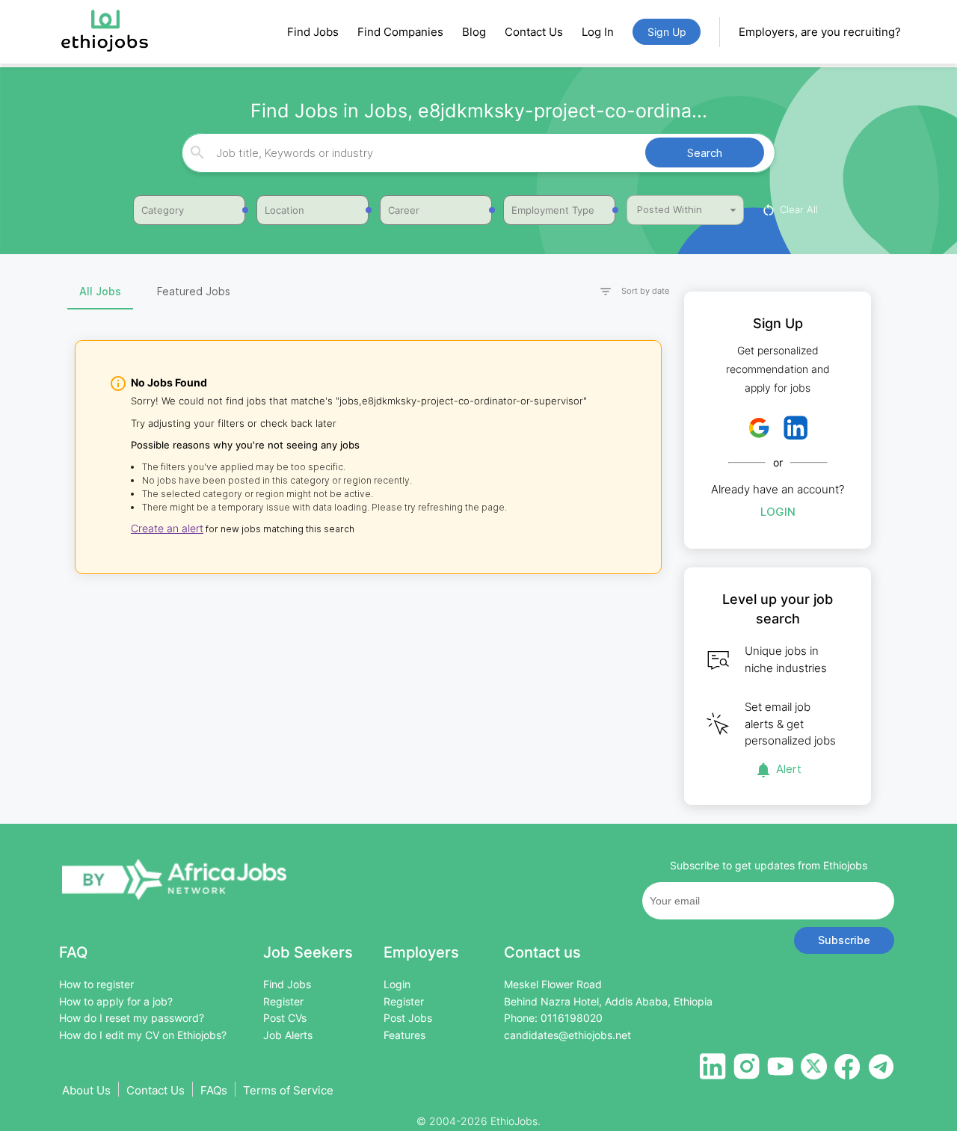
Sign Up (666, 31)
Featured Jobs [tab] (193, 291)
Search (704, 153)
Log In (598, 32)
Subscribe (844, 940)
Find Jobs (313, 32)
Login (778, 512)
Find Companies (400, 32)
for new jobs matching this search (278, 528)
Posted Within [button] (669, 209)
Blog (474, 32)
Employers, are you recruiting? (820, 32)
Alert (788, 769)
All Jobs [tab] (100, 291)
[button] (628, 292)
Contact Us (534, 32)
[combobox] (476, 153)
